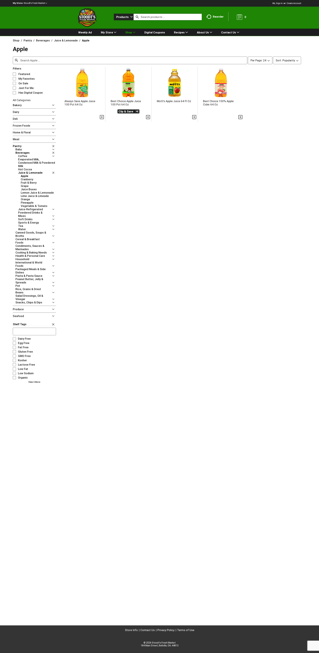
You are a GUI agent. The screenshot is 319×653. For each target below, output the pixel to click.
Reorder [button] (218, 16)
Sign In (279, 3)
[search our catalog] (137, 17)
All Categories (22, 100)
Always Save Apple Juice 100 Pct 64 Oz (79, 102)
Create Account (294, 3)
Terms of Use (185, 630)
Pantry (28, 40)
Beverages (43, 40)
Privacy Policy (165, 630)
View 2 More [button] (34, 382)
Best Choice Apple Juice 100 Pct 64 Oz (126, 102)
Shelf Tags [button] (19, 324)
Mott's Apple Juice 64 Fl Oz (174, 101)
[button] (35, 3)
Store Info (131, 630)
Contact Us (147, 630)
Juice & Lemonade (66, 40)
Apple (85, 40)
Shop (16, 40)
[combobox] (124, 17)
